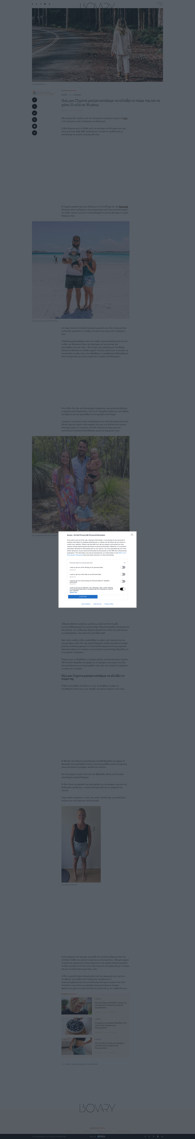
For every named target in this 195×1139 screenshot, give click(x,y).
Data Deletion (86, 604)
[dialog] (97, 569)
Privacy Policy (109, 604)
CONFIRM (83, 596)
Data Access (97, 604)
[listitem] (97, 563)
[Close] (133, 535)
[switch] (122, 567)
